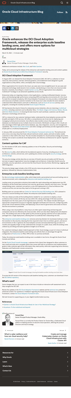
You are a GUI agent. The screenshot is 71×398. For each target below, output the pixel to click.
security (9, 152)
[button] (62, 3)
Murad (65, 110)
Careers (56, 381)
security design (7, 156)
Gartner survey (33, 90)
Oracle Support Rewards (37, 105)
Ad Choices (50, 381)
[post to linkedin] (13, 28)
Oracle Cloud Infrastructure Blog (23, 3)
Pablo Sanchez (37, 66)
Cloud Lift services (49, 103)
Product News (5, 36)
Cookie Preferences (41, 381)
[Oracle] (4, 3)
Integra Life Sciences (50, 110)
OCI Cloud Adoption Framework (29, 290)
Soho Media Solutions (12, 112)
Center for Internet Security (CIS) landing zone (39, 191)
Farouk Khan (11, 61)
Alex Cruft (26, 66)
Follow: (60, 12)
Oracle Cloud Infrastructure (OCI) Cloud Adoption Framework (23, 72)
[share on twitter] (8, 28)
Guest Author (52, 343)
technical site (53, 290)
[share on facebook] (4, 28)
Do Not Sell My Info (31, 381)
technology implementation (16, 177)
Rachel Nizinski (9, 339)
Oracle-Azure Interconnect (21, 127)
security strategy (56, 154)
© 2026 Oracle (16, 381)
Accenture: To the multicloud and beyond (17, 307)
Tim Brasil (39, 110)
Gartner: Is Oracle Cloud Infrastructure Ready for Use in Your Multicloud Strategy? (30, 304)
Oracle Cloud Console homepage (17, 242)
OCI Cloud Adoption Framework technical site (39, 132)
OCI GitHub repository (11, 277)
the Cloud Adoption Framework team (27, 293)
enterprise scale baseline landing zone (39, 179)
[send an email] (17, 28)
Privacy (23, 381)
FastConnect (17, 234)
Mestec (60, 110)
